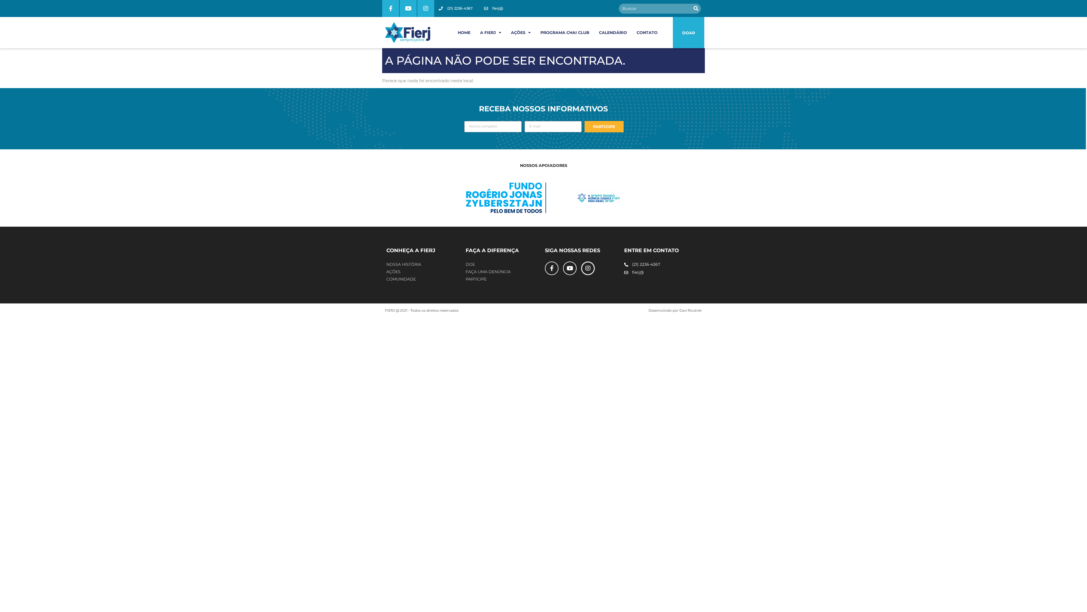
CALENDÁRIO (613, 32)
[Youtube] (408, 8)
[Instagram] (425, 8)
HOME (464, 32)
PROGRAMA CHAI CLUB (564, 32)
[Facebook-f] (390, 8)
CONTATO (647, 32)
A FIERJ (488, 32)
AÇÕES (518, 32)
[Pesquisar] (696, 9)
